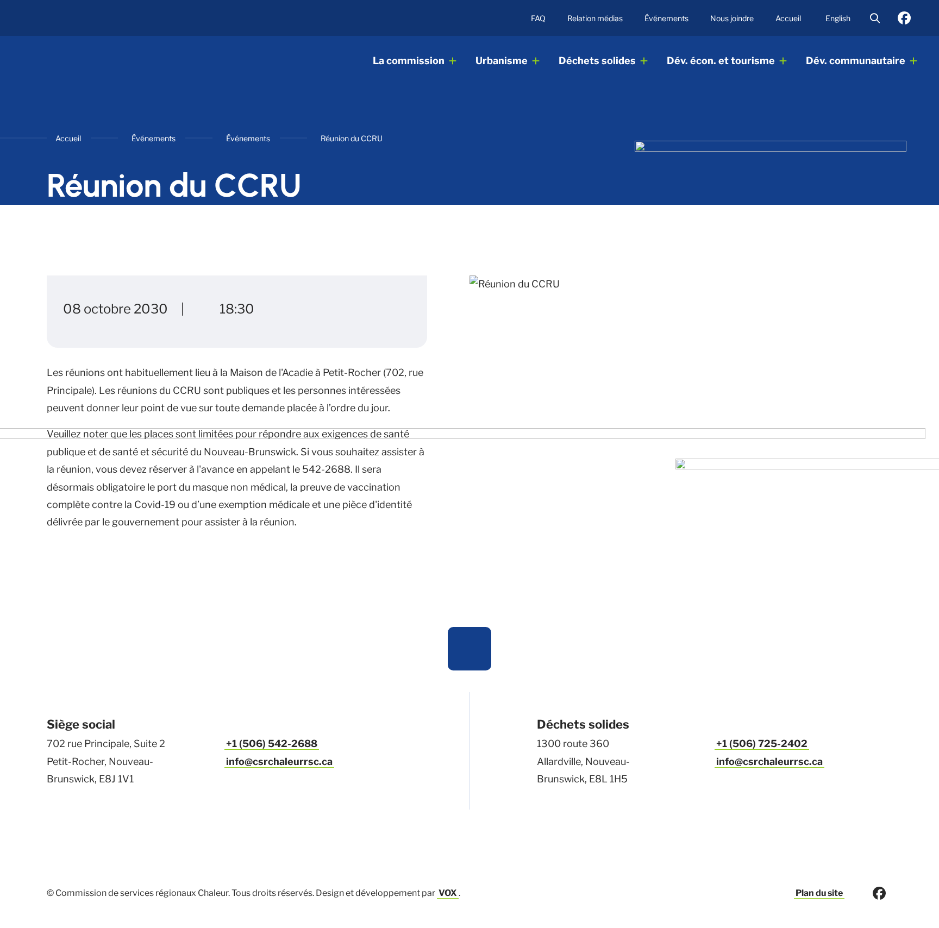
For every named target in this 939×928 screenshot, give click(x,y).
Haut (469, 648)
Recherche (875, 18)
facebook (904, 18)
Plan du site (819, 893)
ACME (102, 61)
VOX (448, 893)
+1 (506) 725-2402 (761, 743)
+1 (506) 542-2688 (271, 743)
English (837, 18)
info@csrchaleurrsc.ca (279, 761)
